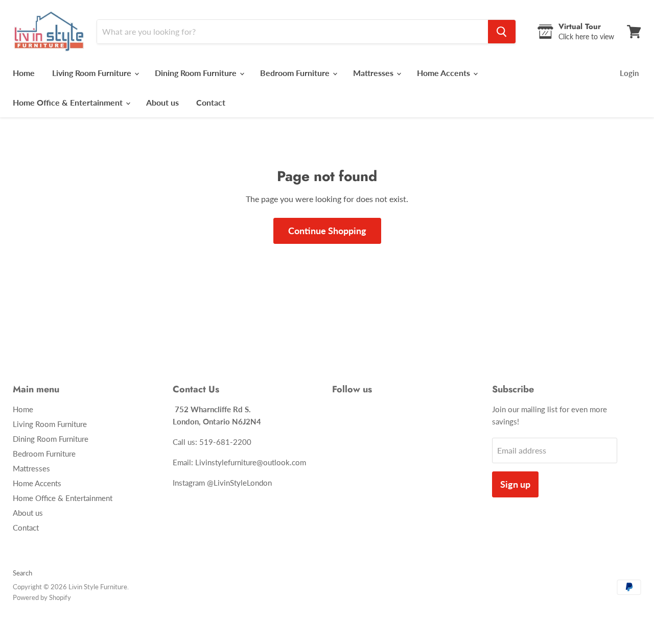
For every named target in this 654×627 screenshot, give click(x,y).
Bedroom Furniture (296, 73)
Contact (210, 102)
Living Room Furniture (92, 73)
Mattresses (374, 73)
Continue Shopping (327, 230)
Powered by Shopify (42, 597)
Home (24, 73)
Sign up (515, 484)
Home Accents (444, 73)
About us (162, 102)
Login (629, 73)
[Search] (502, 31)
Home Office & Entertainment (69, 102)
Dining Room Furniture (197, 73)
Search (22, 573)
